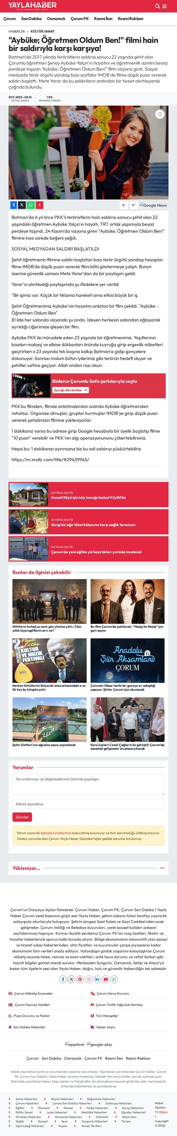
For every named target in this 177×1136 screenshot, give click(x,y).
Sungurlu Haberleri (94, 1121)
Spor (64, 1121)
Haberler (17, 31)
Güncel (68, 1108)
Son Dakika (31, 18)
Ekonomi (44, 1108)
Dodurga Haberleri (118, 1103)
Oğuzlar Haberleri (133, 1112)
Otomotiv (102, 1117)
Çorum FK (80, 18)
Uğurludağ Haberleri (29, 1126)
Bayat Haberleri (61, 1099)
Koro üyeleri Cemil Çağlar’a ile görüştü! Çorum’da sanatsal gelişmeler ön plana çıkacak (127, 747)
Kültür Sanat (43, 31)
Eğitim (19, 1108)
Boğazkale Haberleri (100, 1099)
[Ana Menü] (164, 6)
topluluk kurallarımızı (56, 833)
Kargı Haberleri (132, 1108)
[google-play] (99, 1043)
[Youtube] (105, 979)
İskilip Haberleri (97, 1108)
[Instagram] (88, 979)
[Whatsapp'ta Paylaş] (31, 205)
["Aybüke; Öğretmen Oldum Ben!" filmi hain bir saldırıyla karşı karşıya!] (89, 152)
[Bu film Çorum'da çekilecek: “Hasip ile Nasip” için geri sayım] (128, 600)
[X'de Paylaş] (22, 205)
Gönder (22, 817)
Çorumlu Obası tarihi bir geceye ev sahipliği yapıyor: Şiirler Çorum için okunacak (123, 688)
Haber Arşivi (105, 1027)
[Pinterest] (80, 979)
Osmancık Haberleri (68, 1117)
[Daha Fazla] (39, 205)
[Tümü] (162, 868)
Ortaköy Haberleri (28, 1117)
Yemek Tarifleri (91, 1126)
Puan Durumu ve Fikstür (32, 1016)
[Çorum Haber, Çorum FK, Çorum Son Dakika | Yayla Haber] (32, 6)
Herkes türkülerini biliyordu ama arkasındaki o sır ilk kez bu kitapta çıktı (49, 688)
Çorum (9, 18)
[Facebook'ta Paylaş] (13, 205)
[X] (71, 979)
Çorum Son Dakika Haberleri (72, 1103)
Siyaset (42, 1121)
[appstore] (74, 1043)
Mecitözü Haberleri (94, 1112)
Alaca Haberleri (26, 1099)
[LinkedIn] (97, 979)
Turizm (126, 1121)
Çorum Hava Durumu (113, 993)
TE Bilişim (161, 1112)
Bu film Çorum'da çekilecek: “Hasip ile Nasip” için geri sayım (127, 629)
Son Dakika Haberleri (29, 1027)
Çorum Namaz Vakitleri (32, 1004)
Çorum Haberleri (27, 1103)
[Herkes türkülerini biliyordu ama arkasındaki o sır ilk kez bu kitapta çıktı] (49, 659)
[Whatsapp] (114, 979)
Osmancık (56, 18)
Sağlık (19, 1121)
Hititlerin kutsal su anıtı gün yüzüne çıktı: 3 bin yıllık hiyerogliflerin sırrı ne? (46, 629)
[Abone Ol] (153, 204)
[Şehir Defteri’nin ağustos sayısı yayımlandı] (49, 719)
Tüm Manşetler (107, 1016)
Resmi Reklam (130, 18)
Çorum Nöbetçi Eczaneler (33, 993)
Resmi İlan (103, 18)
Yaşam (62, 1126)
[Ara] (157, 6)
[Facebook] (63, 979)
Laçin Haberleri (57, 1112)
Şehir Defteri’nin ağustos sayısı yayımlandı (44, 745)
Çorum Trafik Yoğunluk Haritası (119, 1004)
